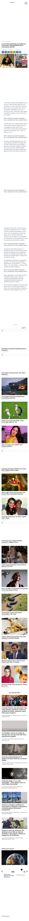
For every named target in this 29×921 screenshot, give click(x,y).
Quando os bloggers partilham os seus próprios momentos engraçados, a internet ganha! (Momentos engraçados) (14, 807)
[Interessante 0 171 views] (14, 721)
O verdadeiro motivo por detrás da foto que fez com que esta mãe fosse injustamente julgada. (14, 734)
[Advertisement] (14, 21)
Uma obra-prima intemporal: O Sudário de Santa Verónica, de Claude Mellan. (14, 758)
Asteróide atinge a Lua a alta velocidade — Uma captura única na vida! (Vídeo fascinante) (13, 782)
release (12, 2)
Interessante (17, 49)
